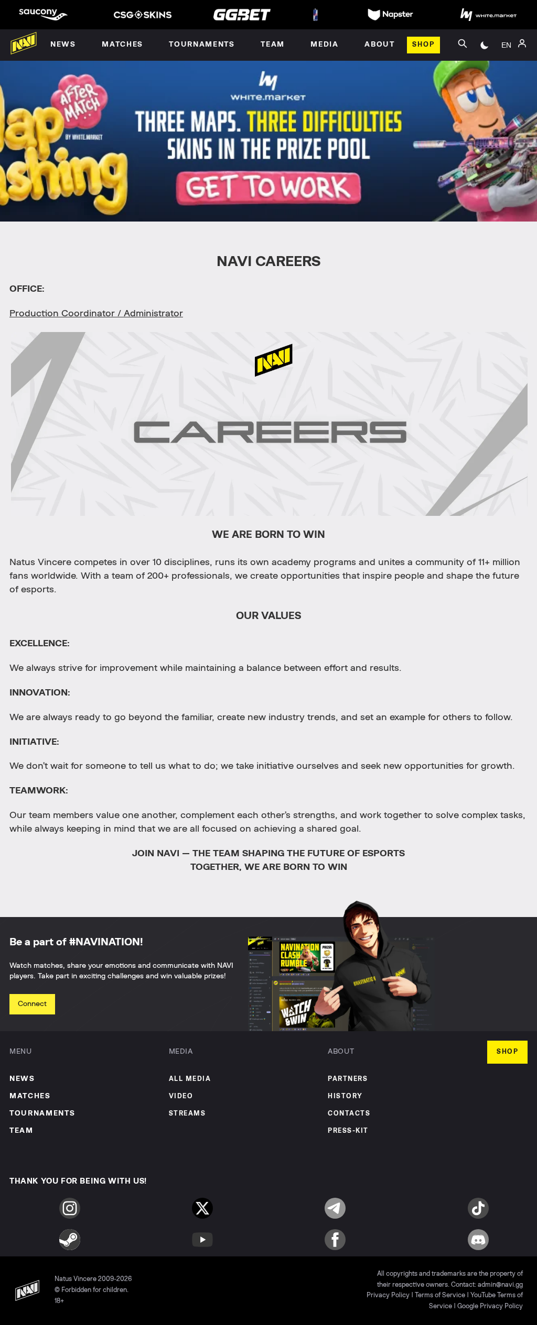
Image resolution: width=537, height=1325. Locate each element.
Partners (348, 1079)
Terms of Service (440, 1295)
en (506, 45)
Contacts (349, 1113)
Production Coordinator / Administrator (96, 313)
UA (506, 72)
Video (181, 1096)
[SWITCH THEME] (484, 45)
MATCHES (30, 1096)
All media (190, 1079)
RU (506, 56)
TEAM (21, 1130)
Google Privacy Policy (490, 1306)
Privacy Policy (388, 1295)
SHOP (507, 1051)
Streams (187, 1113)
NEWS (22, 1079)
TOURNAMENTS (42, 1113)
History (345, 1096)
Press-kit (348, 1131)
